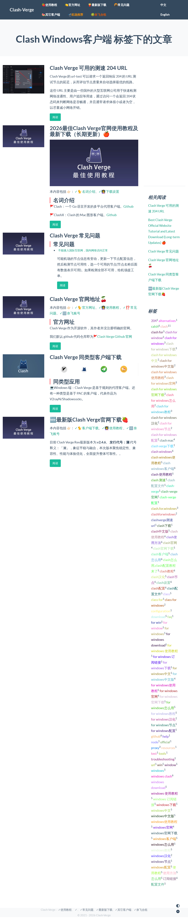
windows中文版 (162, 816)
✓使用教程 (65, 909)
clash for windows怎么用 (163, 400)
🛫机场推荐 (75, 14)
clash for (157, 332)
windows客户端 (164, 839)
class (166, 594)
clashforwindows (163, 514)
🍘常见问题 (121, 4)
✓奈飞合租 (140, 909)
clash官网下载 (163, 548)
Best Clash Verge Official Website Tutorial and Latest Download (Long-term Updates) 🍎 (164, 231)
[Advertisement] (69, 479)
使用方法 (169, 873)
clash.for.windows (164, 508)
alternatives (167, 321)
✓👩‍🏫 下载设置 (109, 192)
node (154, 742)
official (165, 742)
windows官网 (163, 827)
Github (128, 206)
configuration (160, 611)
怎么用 (156, 879)
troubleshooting (162, 759)
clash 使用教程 (161, 474)
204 (154, 321)
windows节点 (161, 862)
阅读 (55, 117)
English (165, 14)
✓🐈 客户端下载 (87, 428)
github (155, 736)
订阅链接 (169, 879)
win (159, 765)
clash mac (166, 440)
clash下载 (164, 526)
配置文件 (157, 884)
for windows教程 (163, 714)
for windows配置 (163, 731)
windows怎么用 (162, 844)
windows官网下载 (164, 833)
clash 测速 (158, 480)
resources (168, 748)
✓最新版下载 (104, 909)
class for (157, 600)
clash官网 (170, 543)
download (158, 617)
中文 (163, 4)
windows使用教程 (164, 822)
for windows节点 (163, 725)
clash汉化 (158, 577)
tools (162, 753)
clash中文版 (159, 531)
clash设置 (163, 583)
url (153, 765)
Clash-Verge (22, 9)
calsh (154, 326)
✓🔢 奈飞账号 (70, 313)
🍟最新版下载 (97, 4)
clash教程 (167, 571)
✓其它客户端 (123, 909)
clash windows (161, 452)
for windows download (160, 639)
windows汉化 (161, 856)
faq (169, 617)
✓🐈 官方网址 (85, 307)
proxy (155, 748)
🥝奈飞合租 (98, 14)
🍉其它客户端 (51, 14)
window (170, 765)
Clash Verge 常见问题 (163, 251)
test (154, 753)
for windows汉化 (163, 719)
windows (157, 771)
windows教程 (161, 850)
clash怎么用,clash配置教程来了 (164, 565)
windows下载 (166, 805)
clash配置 (158, 588)
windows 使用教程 (164, 793)
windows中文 (161, 810)
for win (156, 622)
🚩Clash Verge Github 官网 (112, 336)
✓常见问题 (86, 909)
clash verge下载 (162, 446)
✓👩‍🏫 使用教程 (109, 307)
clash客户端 (159, 554)
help (165, 736)
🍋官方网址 (72, 4)
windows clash (161, 776)
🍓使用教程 (49, 4)
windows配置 (161, 867)
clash (164, 326)
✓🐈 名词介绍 (85, 192)
